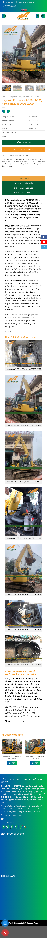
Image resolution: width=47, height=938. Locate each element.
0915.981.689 (22, 721)
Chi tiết (12, 763)
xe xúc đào (20, 164)
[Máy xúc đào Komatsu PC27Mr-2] (12, 746)
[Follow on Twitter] (15, 827)
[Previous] (5, 54)
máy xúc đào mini (34, 161)
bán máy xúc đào (12, 159)
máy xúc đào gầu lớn (19, 161)
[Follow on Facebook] (3, 827)
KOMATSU (35, 97)
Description (23, 179)
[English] (22, 10)
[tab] (23, 178)
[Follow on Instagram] (7, 827)
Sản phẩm (13, 97)
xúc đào (27, 164)
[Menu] (4, 16)
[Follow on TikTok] (11, 827)
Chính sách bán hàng (23, 188)
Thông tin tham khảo (23, 193)
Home (4, 97)
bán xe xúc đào (24, 159)
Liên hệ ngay (23, 142)
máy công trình (36, 159)
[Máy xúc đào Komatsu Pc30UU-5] (35, 746)
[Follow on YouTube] (24, 827)
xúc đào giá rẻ (36, 164)
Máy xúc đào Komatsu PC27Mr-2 (12, 757)
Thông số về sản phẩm (23, 183)
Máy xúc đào (24, 97)
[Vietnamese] (25, 10)
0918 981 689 (18, 815)
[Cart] (37, 16)
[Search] (43, 16)
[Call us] (20, 827)
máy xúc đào (6, 161)
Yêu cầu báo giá (23, 149)
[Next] (41, 54)
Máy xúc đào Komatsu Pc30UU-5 (35, 757)
